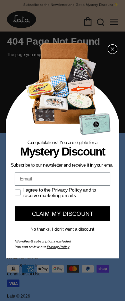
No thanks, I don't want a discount (62, 229)
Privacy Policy (58, 247)
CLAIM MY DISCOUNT (62, 213)
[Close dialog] (112, 49)
